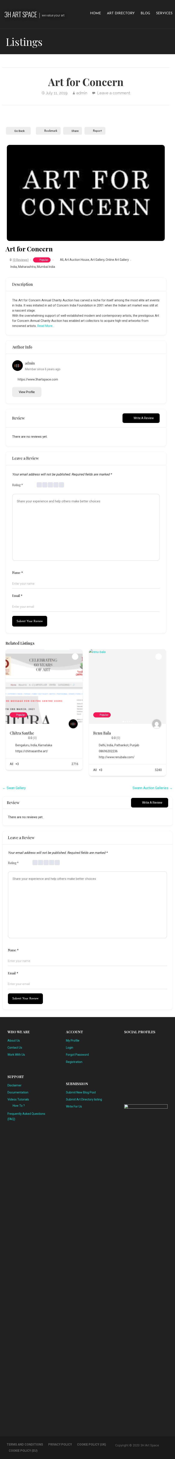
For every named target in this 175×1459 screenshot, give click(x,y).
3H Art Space (20, 14)
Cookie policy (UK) (91, 1444)
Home (95, 13)
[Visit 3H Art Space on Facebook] (126, 1052)
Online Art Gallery (117, 259)
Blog (145, 13)
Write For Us (74, 1106)
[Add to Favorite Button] (75, 656)
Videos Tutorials (18, 1099)
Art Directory (121, 13)
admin (81, 93)
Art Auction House (77, 259)
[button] (13, 193)
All (61, 259)
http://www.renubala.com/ (116, 757)
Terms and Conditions (25, 1444)
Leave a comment (113, 93)
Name (17, 572)
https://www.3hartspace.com (38, 379)
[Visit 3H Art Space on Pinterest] (147, 1042)
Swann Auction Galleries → (153, 788)
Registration (74, 1062)
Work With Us (16, 1054)
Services (164, 13)
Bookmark (50, 131)
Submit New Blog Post (81, 1092)
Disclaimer (14, 1085)
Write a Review (144, 418)
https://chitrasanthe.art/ (31, 751)
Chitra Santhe (22, 733)
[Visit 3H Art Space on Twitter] (161, 1042)
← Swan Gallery (14, 788)
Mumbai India (46, 266)
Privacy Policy (60, 1444)
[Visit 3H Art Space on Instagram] (133, 1042)
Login (69, 1047)
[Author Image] (73, 724)
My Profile (72, 1040)
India (13, 266)
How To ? (19, 1105)
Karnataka (45, 745)
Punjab (134, 745)
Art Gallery (97, 259)
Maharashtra (27, 266)
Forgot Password (77, 1054)
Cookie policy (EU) (23, 1450)
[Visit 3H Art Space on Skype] (140, 1042)
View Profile (27, 392)
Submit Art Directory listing (84, 1099)
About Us (13, 1040)
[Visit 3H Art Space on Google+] (154, 1042)
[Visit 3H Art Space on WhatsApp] (126, 1042)
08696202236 (108, 751)
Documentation (17, 1092)
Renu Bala (102, 733)
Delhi (102, 745)
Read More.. (45, 326)
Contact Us (14, 1047)
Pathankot (121, 745)
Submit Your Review (30, 621)
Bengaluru (22, 745)
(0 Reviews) (21, 259)
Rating (17, 485)
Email (17, 595)
